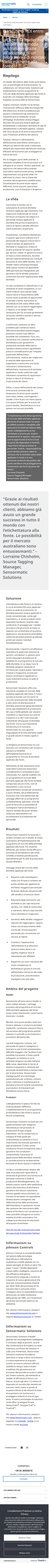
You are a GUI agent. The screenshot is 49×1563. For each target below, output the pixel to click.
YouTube (24, 1424)
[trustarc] (42, 1560)
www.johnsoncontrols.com (23, 1313)
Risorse (15, 17)
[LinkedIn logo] (22, 1448)
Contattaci (37, 4)
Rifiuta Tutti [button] (24, 1553)
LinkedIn (22, 1421)
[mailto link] (27, 1448)
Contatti (23, 1479)
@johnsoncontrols (22, 1316)
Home (5, 17)
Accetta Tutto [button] (25, 1537)
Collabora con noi (12, 1490)
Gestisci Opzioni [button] (25, 1545)
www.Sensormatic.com (21, 1417)
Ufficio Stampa (10, 1498)
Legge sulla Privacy (10, 1560)
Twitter (30, 1421)
